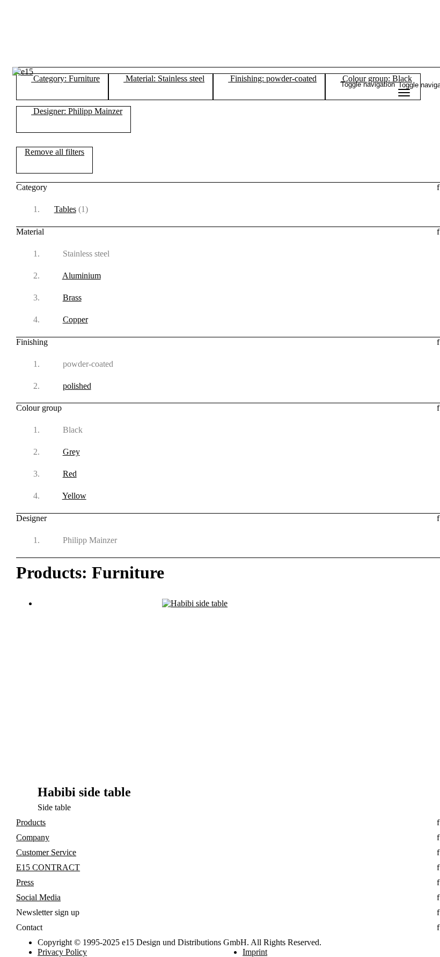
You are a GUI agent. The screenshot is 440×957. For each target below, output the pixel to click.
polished (77, 385)
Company (32, 837)
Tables (65, 209)
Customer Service (46, 852)
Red (70, 473)
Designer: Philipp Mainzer (76, 111)
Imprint (255, 951)
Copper (75, 319)
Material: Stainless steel (163, 78)
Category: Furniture (65, 78)
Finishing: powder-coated (272, 78)
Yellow (74, 495)
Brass (72, 297)
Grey (71, 451)
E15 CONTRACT (48, 867)
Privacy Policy (62, 951)
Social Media (38, 897)
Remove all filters (54, 151)
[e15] (22, 72)
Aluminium (81, 275)
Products (31, 822)
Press (25, 882)
